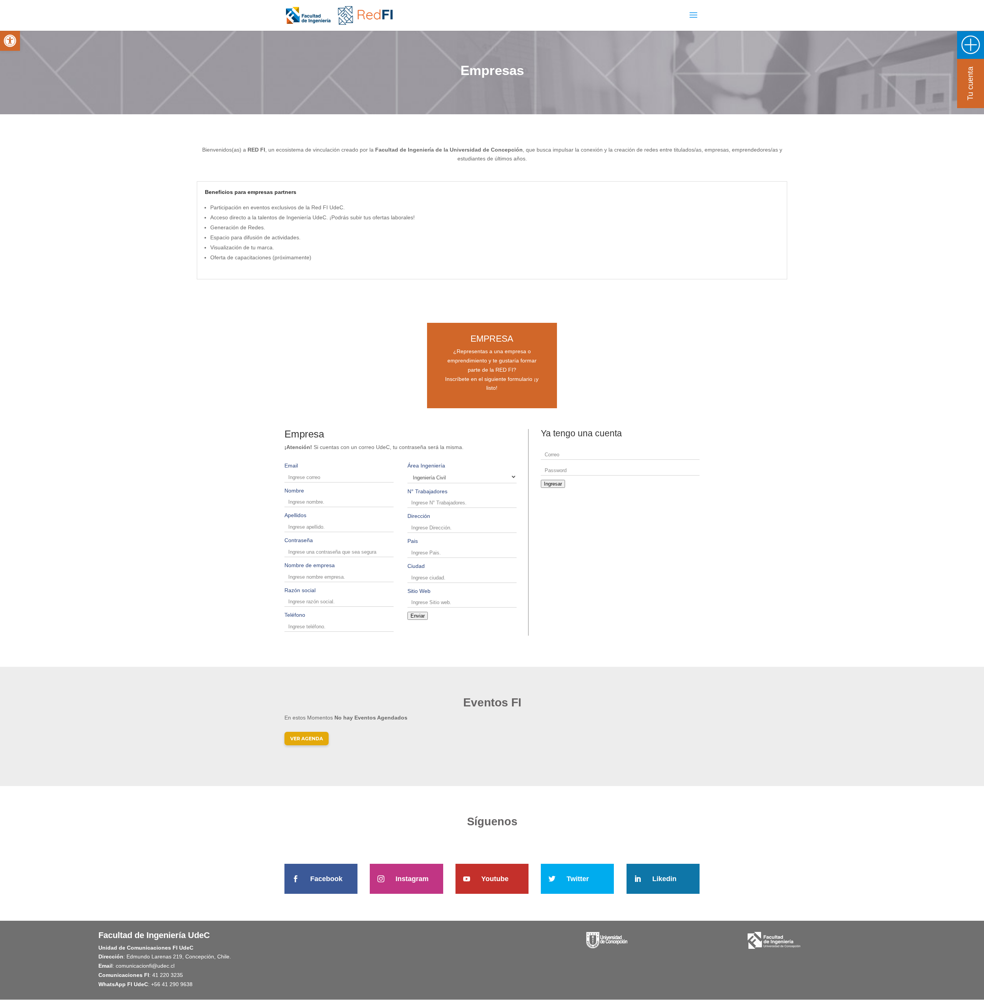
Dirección (418, 516)
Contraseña (298, 540)
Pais (412, 541)
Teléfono (294, 615)
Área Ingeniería (426, 465)
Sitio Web (418, 591)
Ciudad (416, 566)
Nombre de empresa (309, 565)
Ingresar (553, 484)
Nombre (294, 490)
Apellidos (295, 515)
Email (291, 465)
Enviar (418, 616)
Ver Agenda (306, 738)
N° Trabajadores (427, 491)
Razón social (300, 590)
